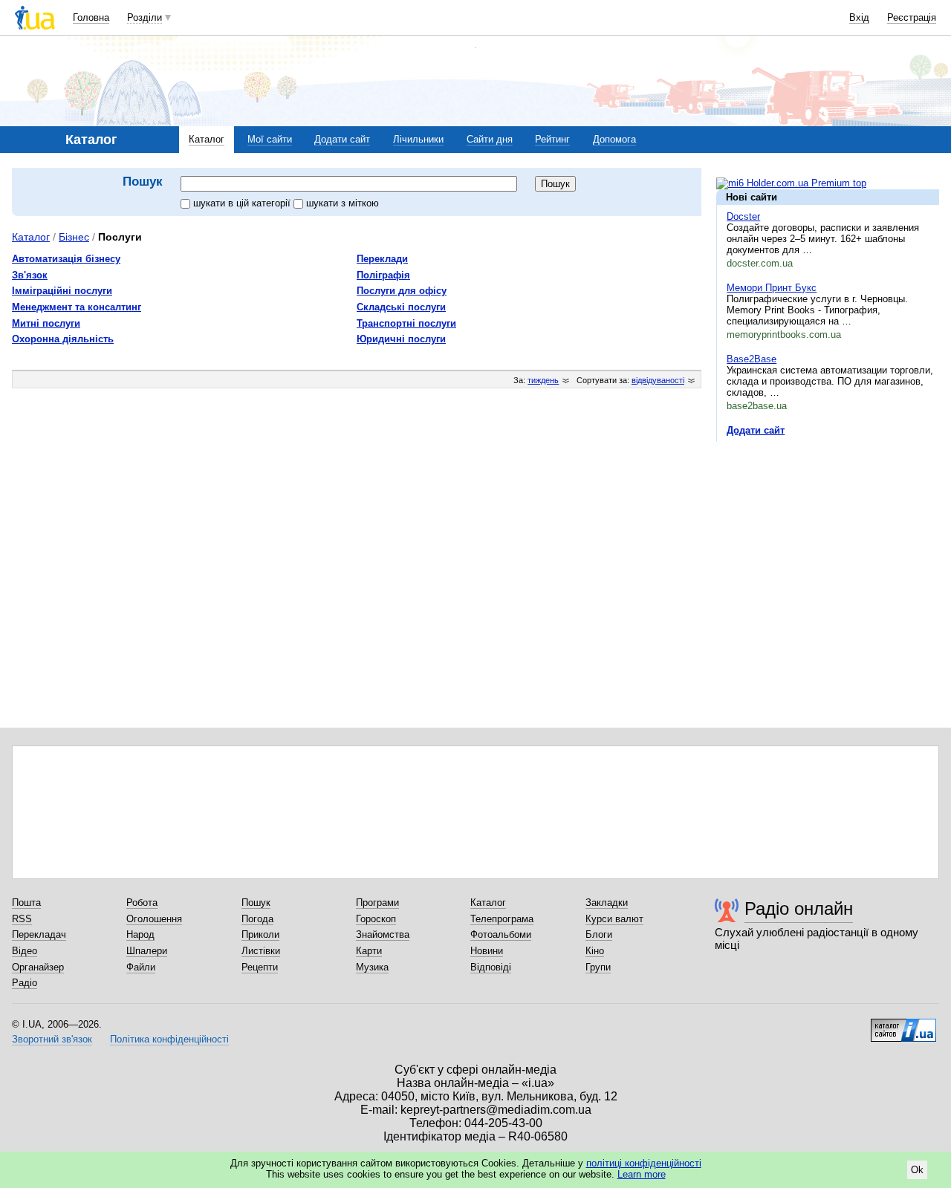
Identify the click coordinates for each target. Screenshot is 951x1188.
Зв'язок (30, 275)
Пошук (255, 902)
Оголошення (154, 918)
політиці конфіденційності (643, 1163)
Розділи (144, 17)
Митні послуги (46, 323)
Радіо (24, 982)
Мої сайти (269, 139)
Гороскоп (376, 918)
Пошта (26, 902)
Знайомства (382, 934)
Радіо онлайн (798, 908)
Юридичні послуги (401, 339)
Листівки (260, 950)
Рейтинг (552, 139)
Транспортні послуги (406, 323)
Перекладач (39, 934)
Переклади (382, 258)
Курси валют (614, 918)
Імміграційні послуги (62, 290)
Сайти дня (490, 139)
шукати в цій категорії (243, 203)
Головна (91, 17)
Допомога (614, 139)
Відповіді (490, 967)
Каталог (206, 139)
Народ (140, 934)
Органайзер (38, 967)
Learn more (641, 1174)
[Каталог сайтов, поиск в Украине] (903, 1025)
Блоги (598, 934)
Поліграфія (383, 275)
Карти (369, 950)
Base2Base (751, 359)
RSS (22, 918)
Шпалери (146, 950)
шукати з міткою (342, 203)
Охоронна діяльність (63, 339)
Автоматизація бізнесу (66, 258)
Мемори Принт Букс (772, 287)
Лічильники (418, 139)
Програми (377, 902)
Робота (142, 902)
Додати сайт (342, 139)
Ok (917, 1169)
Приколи (260, 934)
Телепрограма (501, 918)
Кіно (594, 950)
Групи (598, 967)
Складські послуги (401, 307)
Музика (372, 967)
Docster (743, 216)
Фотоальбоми (500, 934)
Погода (257, 918)
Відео (24, 950)
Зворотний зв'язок (52, 1039)
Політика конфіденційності (169, 1039)
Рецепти (259, 967)
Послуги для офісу (402, 290)
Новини (486, 950)
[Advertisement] (827, 544)
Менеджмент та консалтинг (76, 307)
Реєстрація (911, 17)
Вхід (859, 17)
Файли (140, 967)
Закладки (606, 902)
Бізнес (74, 237)
